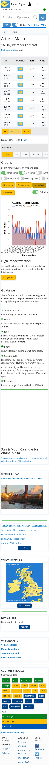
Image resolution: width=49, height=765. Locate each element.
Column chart (24, 185)
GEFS (28, 701)
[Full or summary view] (5, 131)
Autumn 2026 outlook (11, 543)
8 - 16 (26, 131)
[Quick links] (37, 4)
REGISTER (24, 627)
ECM (43, 685)
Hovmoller (28, 706)
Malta (4, 50)
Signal (22, 4)
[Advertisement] (24, 420)
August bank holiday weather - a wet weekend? (24, 525)
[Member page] (30, 4)
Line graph (8, 185)
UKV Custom (25, 680)
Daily (30, 25)
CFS (4, 706)
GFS (24, 685)
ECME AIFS (18, 701)
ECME (41, 696)
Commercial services (24, 752)
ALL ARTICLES (25, 548)
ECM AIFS (16, 691)
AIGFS (16, 685)
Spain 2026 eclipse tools (13, 538)
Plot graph (7, 192)
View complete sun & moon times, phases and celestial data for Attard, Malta (24, 459)
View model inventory (12, 732)
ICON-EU (6, 696)
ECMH (5, 691)
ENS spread (15, 706)
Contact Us (23, 746)
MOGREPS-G (29, 696)
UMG (43, 691)
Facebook (39, 749)
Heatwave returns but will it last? (17, 534)
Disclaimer (23, 757)
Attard (11, 50)
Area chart (39, 185)
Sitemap (22, 742)
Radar (14, 4)
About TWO (24, 762)
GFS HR (33, 685)
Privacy (5, 753)
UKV (14, 680)
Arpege (6, 685)
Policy (5, 748)
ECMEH (6, 701)
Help (25, 139)
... (7, 31)
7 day (36, 25)
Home (3, 32)
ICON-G (17, 696)
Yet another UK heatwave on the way (19, 530)
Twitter (38, 757)
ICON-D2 (38, 680)
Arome (5, 680)
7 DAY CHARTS (24, 605)
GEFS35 (38, 701)
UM (35, 691)
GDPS (27, 691)
